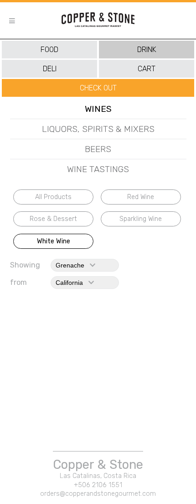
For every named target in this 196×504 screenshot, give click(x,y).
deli (50, 68)
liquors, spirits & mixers (98, 129)
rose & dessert (53, 219)
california (72, 282)
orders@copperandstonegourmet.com (98, 494)
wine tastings (98, 169)
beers (98, 149)
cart (146, 68)
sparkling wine (140, 219)
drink (146, 49)
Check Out (98, 88)
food (49, 49)
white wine (53, 241)
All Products (53, 197)
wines (98, 109)
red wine (140, 197)
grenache (73, 265)
